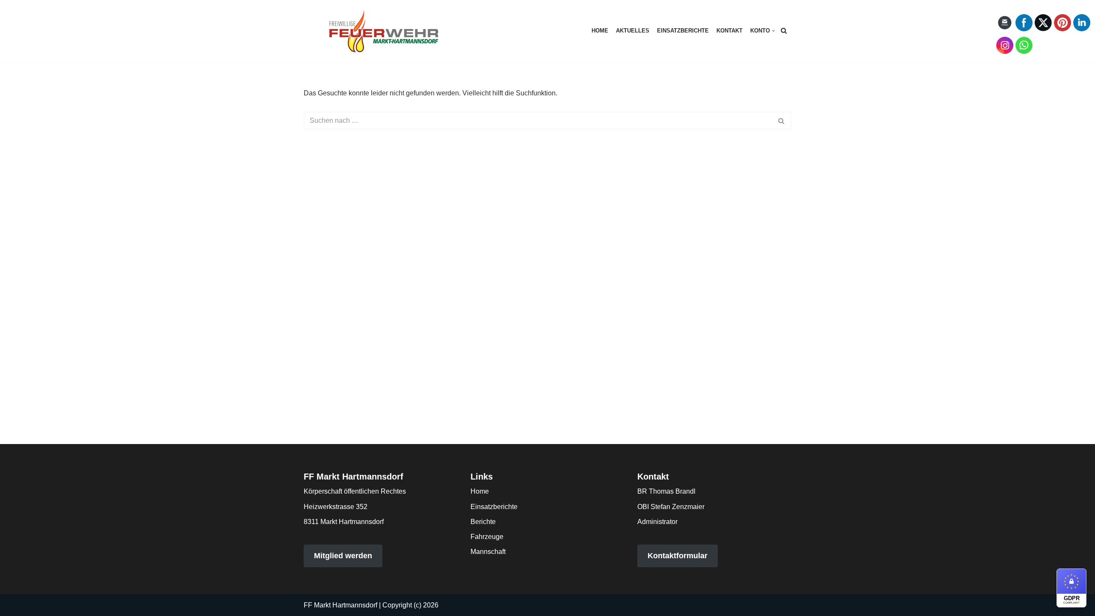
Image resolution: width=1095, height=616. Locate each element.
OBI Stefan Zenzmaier (670, 506)
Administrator (657, 521)
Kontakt (729, 30)
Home (600, 30)
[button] (773, 31)
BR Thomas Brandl (666, 491)
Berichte (483, 521)
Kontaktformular (677, 555)
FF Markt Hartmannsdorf (340, 605)
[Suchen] (784, 30)
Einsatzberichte (683, 30)
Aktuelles (632, 30)
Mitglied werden (343, 555)
